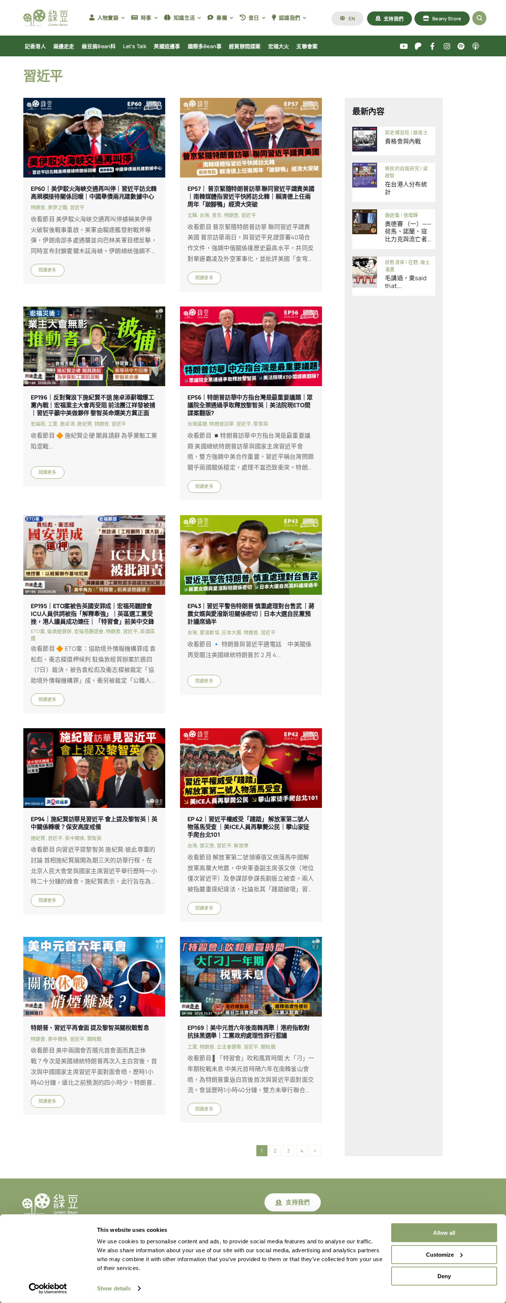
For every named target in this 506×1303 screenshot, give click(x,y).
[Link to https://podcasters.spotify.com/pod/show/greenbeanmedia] (461, 46)
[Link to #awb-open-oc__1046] (479, 18)
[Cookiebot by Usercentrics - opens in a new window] (48, 1288)
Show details (114, 1288)
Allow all (444, 1233)
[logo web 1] (45, 13)
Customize (440, 1254)
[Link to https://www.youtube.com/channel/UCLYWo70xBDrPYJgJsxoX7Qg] (404, 46)
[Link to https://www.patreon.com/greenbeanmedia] (418, 46)
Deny (444, 1276)
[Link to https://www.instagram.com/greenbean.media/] (447, 46)
